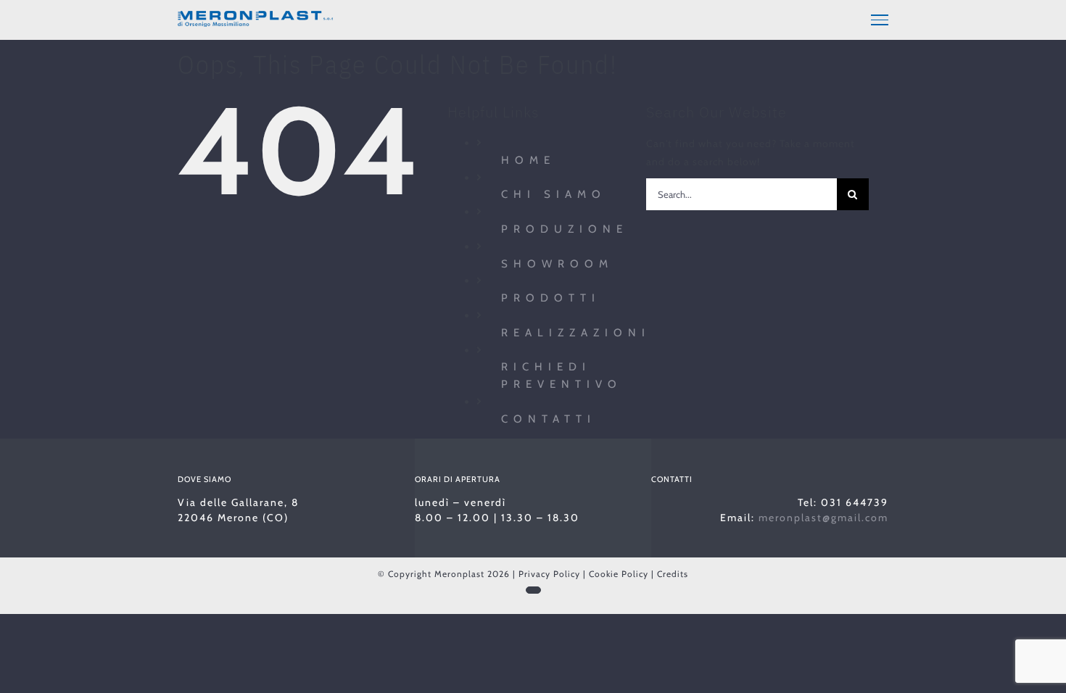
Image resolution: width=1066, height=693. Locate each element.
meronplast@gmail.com (823, 517)
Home (528, 160)
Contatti (548, 419)
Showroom (557, 263)
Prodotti (550, 297)
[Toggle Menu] (879, 19)
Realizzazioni (575, 332)
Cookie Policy (618, 573)
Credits (672, 573)
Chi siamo (553, 194)
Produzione (564, 229)
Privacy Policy (549, 573)
